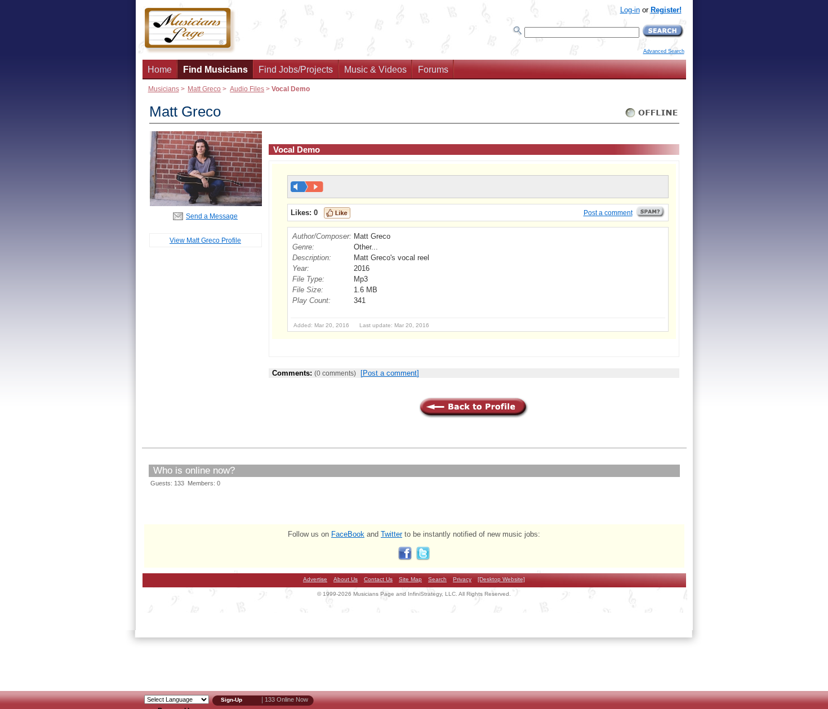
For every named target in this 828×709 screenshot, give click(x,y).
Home (160, 69)
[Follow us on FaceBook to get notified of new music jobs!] (405, 558)
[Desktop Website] (501, 579)
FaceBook (347, 534)
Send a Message (212, 216)
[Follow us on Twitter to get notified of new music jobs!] (423, 558)
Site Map (410, 579)
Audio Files (247, 88)
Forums (433, 69)
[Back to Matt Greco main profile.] (205, 203)
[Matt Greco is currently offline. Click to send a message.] (652, 117)
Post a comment (608, 212)
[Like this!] (337, 213)
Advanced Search (663, 51)
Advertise (315, 579)
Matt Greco (204, 88)
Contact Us (378, 579)
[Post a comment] (389, 373)
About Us (345, 579)
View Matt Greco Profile (205, 240)
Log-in (630, 10)
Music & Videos (375, 69)
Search (437, 579)
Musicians (163, 88)
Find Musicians (215, 69)
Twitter (391, 534)
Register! (666, 10)
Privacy (462, 579)
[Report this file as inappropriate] (650, 215)
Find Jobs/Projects (296, 69)
